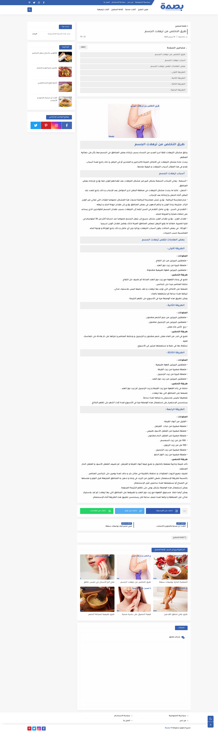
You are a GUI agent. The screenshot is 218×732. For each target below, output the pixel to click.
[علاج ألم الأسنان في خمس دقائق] (97, 567)
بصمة (167, 728)
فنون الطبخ (143, 10)
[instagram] (39, 3)
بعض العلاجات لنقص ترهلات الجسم (167, 66)
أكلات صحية (130, 10)
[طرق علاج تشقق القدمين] (170, 599)
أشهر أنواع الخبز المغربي (47, 83)
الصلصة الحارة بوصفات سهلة (173, 582)
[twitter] (34, 3)
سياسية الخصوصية (142, 2)
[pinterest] (29, 3)
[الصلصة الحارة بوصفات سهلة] (170, 567)
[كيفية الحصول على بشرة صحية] (134, 599)
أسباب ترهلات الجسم (175, 60)
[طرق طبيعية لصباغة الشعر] (97, 599)
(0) (81, 37)
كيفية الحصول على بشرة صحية (136, 614)
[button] (163, 511)
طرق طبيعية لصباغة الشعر (101, 614)
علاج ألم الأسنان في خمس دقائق (99, 582)
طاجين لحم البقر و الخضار (47, 68)
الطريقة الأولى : (178, 72)
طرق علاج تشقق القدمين (176, 614)
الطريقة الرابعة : (177, 90)
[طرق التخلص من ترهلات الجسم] (134, 567)
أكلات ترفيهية (103, 10)
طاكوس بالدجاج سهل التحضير (44, 53)
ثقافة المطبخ (117, 10)
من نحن (130, 2)
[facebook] (44, 3)
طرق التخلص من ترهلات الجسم (169, 55)
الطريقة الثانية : (178, 78)
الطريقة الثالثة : (178, 84)
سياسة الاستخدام (118, 2)
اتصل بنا (107, 2)
